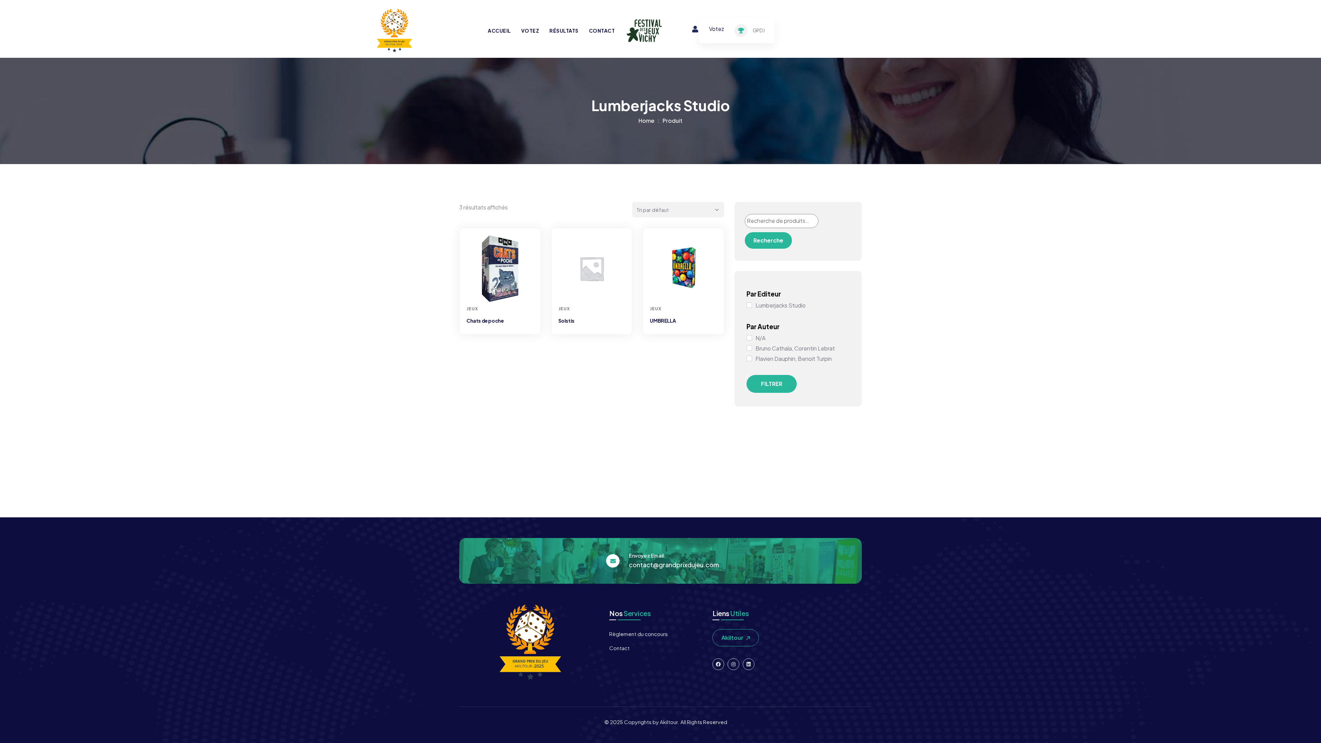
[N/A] (749, 338)
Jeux (472, 308)
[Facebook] (718, 664)
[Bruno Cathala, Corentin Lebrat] (749, 348)
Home (646, 120)
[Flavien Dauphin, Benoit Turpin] (749, 358)
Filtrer (771, 383)
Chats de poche (485, 320)
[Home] (394, 31)
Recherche (768, 240)
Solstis (566, 320)
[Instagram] (733, 664)
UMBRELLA (663, 320)
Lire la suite (500, 289)
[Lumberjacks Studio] (749, 305)
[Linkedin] (748, 664)
